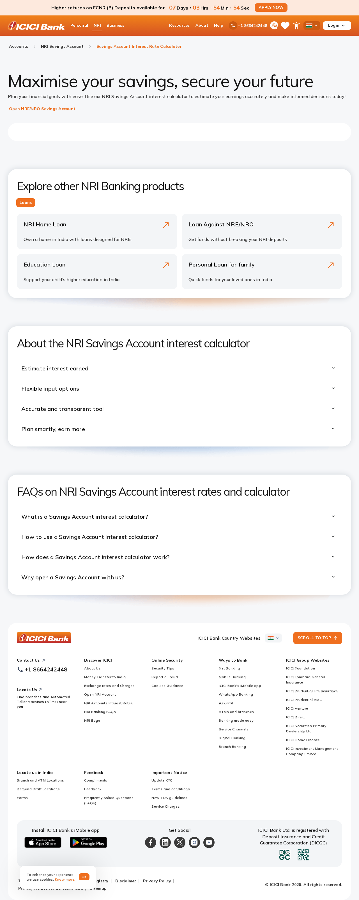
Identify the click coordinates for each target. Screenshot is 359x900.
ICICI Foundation (300, 668)
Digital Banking (232, 738)
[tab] (25, 202)
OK (84, 877)
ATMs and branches (236, 712)
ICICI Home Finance (303, 740)
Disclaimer (125, 880)
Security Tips (162, 668)
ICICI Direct (295, 717)
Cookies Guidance (167, 685)
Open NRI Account (100, 694)
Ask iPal (226, 703)
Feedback (92, 789)
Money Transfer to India (105, 677)
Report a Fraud (164, 677)
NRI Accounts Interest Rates (108, 703)
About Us (92, 668)
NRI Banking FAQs (100, 712)
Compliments (95, 780)
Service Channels (233, 729)
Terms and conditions (170, 789)
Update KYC (161, 780)
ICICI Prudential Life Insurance (312, 691)
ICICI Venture (297, 708)
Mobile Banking (232, 677)
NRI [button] (97, 25)
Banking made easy (236, 720)
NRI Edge (92, 720)
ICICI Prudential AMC (304, 700)
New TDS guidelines (169, 798)
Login (333, 25)
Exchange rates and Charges (109, 685)
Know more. (65, 879)
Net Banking (229, 668)
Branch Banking (232, 746)
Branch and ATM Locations (40, 780)
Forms (22, 798)
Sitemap (98, 888)
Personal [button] (79, 25)
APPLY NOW (271, 7)
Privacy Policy (157, 880)
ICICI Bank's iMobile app (240, 685)
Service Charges (165, 806)
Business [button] (115, 25)
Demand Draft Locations (38, 789)
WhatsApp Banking (236, 694)
